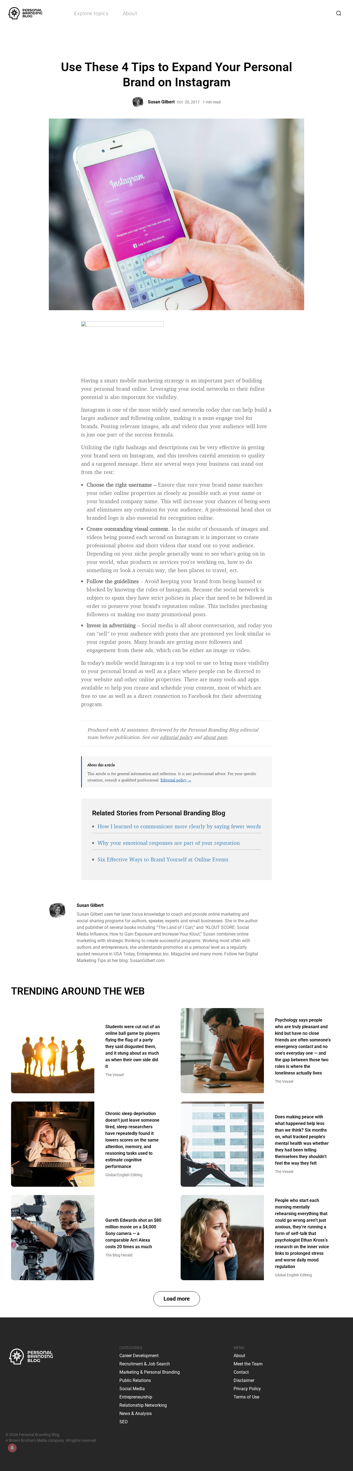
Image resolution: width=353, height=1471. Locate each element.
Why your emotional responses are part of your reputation (169, 842)
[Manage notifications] (12, 1447)
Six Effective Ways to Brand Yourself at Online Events (163, 859)
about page (215, 737)
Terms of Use (246, 1397)
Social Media (132, 1388)
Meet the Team (248, 1363)
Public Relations (135, 1380)
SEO (123, 1421)
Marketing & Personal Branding (149, 1372)
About (130, 13)
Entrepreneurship (135, 1397)
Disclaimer (244, 1380)
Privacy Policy (247, 1388)
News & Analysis (135, 1413)
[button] (176, 1298)
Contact (241, 1372)
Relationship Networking (143, 1405)
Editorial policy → (176, 780)
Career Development (139, 1355)
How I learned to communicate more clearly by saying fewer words (179, 826)
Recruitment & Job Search (144, 1363)
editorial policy (176, 737)
